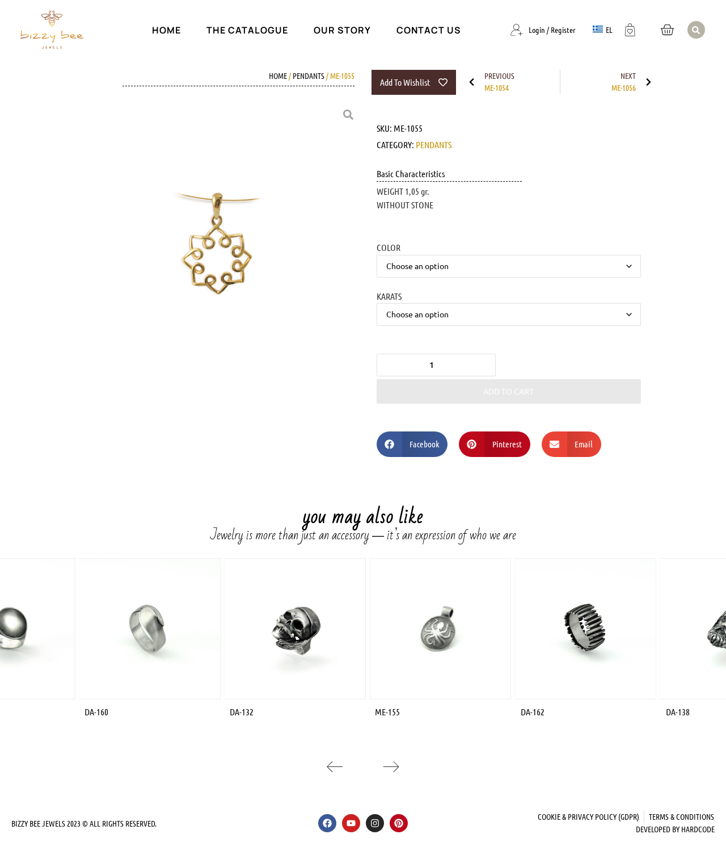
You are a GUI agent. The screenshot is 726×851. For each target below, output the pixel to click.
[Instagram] (375, 823)
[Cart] (667, 30)
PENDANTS (308, 75)
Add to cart (508, 391)
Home (166, 30)
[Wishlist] (630, 28)
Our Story (342, 30)
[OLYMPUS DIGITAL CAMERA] (216, 246)
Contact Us (428, 30)
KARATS (389, 296)
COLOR (388, 247)
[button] (696, 30)
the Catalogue (247, 30)
